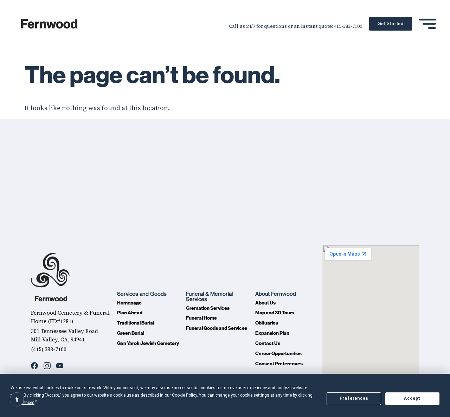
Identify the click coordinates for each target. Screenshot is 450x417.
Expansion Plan (272, 333)
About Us (265, 303)
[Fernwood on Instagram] (47, 365)
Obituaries (266, 323)
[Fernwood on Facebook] (34, 365)
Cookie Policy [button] (184, 395)
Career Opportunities (278, 354)
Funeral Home (201, 318)
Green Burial (130, 333)
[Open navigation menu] (427, 24)
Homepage (129, 303)
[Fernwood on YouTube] (59, 365)
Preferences (354, 398)
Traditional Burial (135, 323)
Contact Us (267, 343)
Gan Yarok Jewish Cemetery (148, 343)
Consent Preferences (279, 364)
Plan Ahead (129, 313)
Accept (412, 398)
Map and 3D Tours (274, 313)
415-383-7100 (348, 26)
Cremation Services (208, 308)
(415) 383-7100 (48, 349)
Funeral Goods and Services (216, 328)
